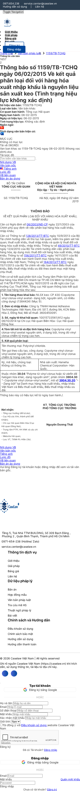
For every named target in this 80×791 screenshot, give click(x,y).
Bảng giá (13, 571)
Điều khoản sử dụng (20, 628)
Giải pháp (14, 566)
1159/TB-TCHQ (55, 53)
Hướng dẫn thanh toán (22, 644)
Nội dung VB (8, 162)
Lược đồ (5, 171)
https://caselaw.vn (53, 663)
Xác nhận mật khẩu (12, 717)
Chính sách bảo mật (20, 633)
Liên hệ (39, 6)
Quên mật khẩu (70, 779)
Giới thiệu (13, 560)
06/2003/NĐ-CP (37, 224)
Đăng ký (52, 789)
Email (3, 706)
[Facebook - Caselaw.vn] (5, 673)
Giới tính (5, 721)
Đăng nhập (50, 749)
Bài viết (9, 41)
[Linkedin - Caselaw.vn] (14, 673)
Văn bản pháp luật (29, 53)
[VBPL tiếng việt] (2, 128)
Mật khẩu (6, 714)
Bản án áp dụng (10, 178)
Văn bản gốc (8, 165)
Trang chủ (6, 53)
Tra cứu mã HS (17, 605)
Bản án (12, 589)
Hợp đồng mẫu (17, 594)
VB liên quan (8, 175)
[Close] (0, 683)
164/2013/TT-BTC (55, 262)
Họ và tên (6, 703)
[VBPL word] (2, 135)
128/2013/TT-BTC (37, 235)
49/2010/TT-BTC (69, 245)
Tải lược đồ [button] (7, 155)
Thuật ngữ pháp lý (19, 610)
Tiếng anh (10, 168)
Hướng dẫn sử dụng (15, 6)
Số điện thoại (8, 710)
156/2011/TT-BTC (35, 255)
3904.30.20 (67, 380)
